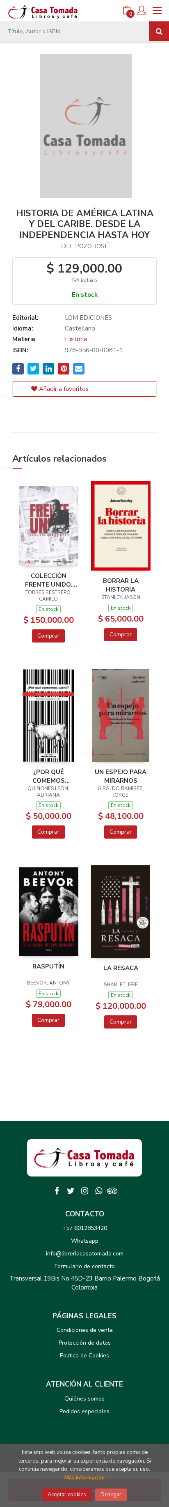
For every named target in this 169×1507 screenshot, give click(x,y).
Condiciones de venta (85, 1330)
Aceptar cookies (67, 1494)
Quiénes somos (84, 1399)
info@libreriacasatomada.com (84, 1253)
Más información (84, 1478)
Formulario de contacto (85, 1266)
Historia (76, 339)
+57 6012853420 (84, 1228)
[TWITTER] (70, 1191)
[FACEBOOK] (56, 1191)
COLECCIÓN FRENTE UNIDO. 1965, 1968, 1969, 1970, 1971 (48, 580)
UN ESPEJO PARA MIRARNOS (120, 776)
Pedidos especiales (84, 1411)
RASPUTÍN (48, 966)
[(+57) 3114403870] (98, 1191)
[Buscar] (159, 31)
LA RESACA (120, 968)
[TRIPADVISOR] (112, 1191)
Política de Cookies (84, 1355)
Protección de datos (85, 1343)
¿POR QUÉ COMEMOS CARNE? (48, 776)
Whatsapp (84, 1241)
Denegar (110, 1494)
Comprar (48, 636)
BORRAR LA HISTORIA (121, 585)
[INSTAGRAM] (84, 1191)
